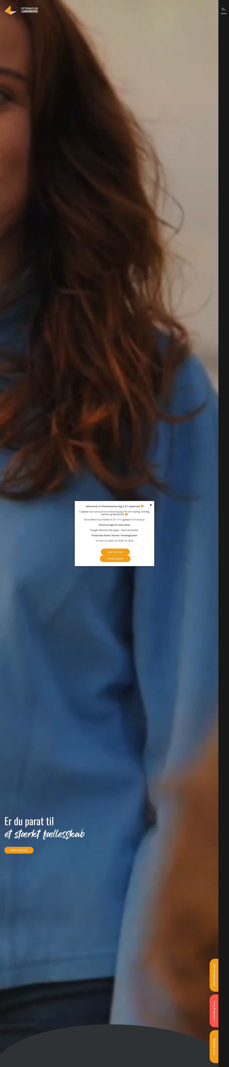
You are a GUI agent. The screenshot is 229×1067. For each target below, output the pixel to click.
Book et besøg (19, 850)
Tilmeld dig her (115, 558)
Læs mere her (115, 551)
